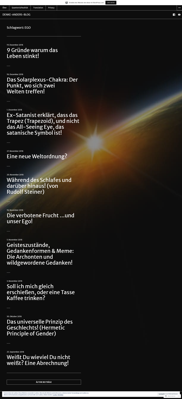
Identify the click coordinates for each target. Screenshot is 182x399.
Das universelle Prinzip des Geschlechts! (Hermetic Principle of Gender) (40, 327)
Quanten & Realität (20, 8)
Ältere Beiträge (44, 382)
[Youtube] (179, 14)
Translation (38, 8)
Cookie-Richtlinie (58, 395)
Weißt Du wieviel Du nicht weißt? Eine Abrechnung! (38, 360)
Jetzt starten (111, 2)
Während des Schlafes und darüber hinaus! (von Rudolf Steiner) (39, 186)
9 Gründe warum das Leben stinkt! (32, 53)
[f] (174, 14)
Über (5, 8)
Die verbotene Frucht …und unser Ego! (40, 218)
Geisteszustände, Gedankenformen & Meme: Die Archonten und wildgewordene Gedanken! (40, 254)
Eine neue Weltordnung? (37, 156)
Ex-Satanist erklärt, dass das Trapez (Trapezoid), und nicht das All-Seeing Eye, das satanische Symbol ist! (43, 124)
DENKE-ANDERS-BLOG (16, 14)
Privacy (51, 8)
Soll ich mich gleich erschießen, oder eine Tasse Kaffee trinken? (41, 292)
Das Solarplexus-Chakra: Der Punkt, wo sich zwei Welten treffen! (42, 85)
